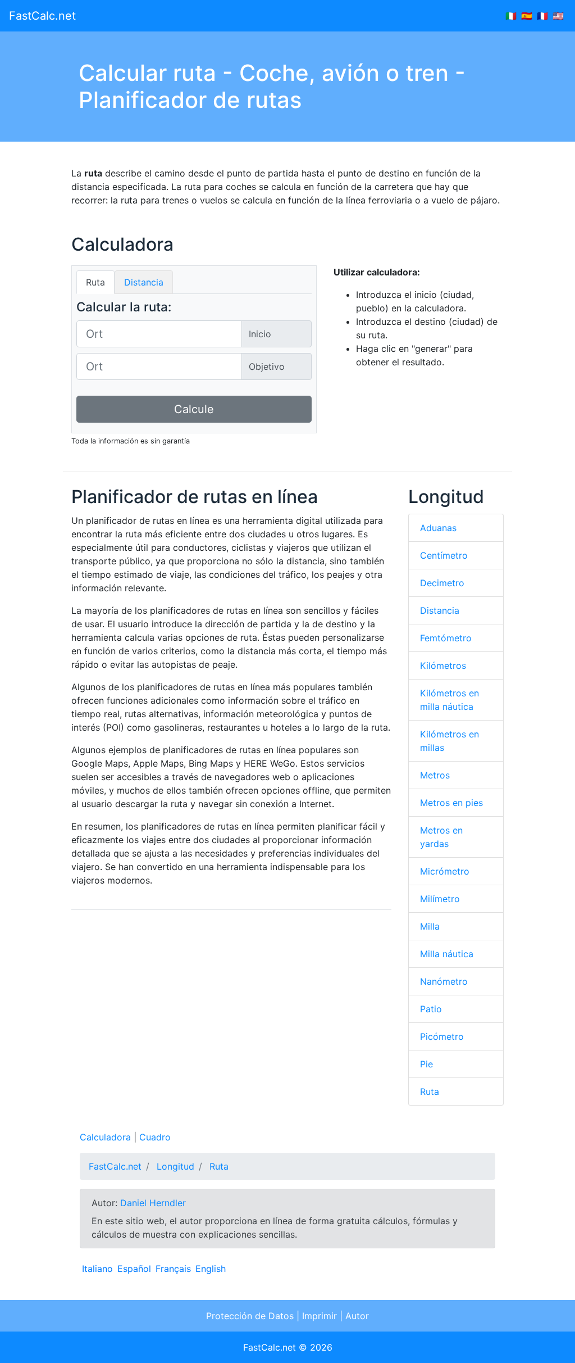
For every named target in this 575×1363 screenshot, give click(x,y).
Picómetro (442, 1036)
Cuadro (155, 1137)
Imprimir (319, 1315)
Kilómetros (443, 665)
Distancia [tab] (143, 282)
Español (134, 1268)
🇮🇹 (511, 15)
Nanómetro (444, 981)
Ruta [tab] (95, 282)
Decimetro (442, 582)
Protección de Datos (250, 1315)
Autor (357, 1315)
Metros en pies (451, 802)
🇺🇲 (558, 15)
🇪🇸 (526, 15)
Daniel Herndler (153, 1202)
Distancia (439, 610)
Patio (431, 1009)
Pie (426, 1064)
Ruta (429, 1091)
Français (173, 1268)
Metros (435, 775)
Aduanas (438, 527)
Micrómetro (444, 871)
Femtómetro (446, 638)
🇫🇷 (542, 15)
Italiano (97, 1268)
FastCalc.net (42, 15)
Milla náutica (446, 953)
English (210, 1268)
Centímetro (444, 555)
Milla (430, 926)
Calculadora (105, 1137)
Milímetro (440, 898)
